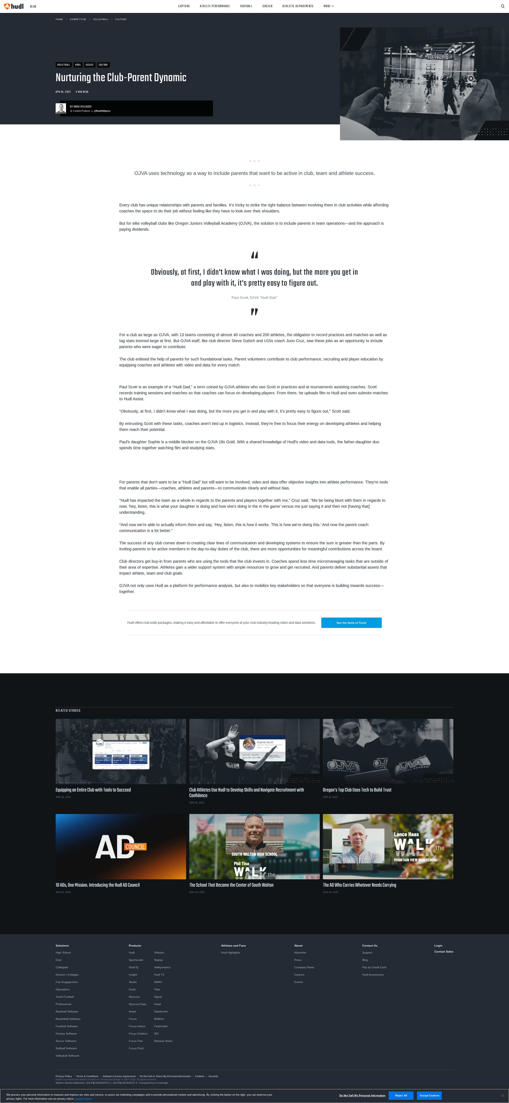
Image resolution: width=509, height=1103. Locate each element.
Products (135, 945)
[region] (254, 1096)
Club (58, 959)
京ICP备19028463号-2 (98, 1083)
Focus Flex (136, 1040)
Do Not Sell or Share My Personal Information (165, 1076)
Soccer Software (66, 1040)
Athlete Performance (215, 6)
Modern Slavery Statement (70, 1083)
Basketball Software (68, 1018)
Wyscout (134, 996)
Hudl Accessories (373, 974)
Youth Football (65, 996)
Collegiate (62, 967)
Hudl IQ (133, 967)
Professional (63, 1004)
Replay (158, 959)
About (298, 945)
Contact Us (369, 945)
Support (367, 952)
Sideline (159, 952)
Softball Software (66, 1048)
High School (63, 952)
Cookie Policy (83, 1098)
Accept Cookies (429, 1095)
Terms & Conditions (87, 1076)
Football (246, 6)
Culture (121, 19)
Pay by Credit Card (374, 967)
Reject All (401, 1095)
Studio (133, 982)
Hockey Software (66, 1033)
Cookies (199, 1076)
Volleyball (100, 19)
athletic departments (298, 6)
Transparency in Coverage (153, 1083)
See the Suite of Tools (351, 622)
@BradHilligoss (102, 111)
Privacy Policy (64, 1076)
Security (213, 1076)
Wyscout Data (137, 1004)
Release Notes (163, 1040)
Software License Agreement (119, 1076)
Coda (132, 989)
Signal (158, 996)
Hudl (132, 952)
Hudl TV (159, 974)
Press (297, 959)
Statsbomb (161, 1011)
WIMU (158, 982)
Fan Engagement (67, 982)
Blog (365, 959)
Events (298, 982)
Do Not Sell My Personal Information (362, 1095)
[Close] (502, 1095)
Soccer (267, 6)
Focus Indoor (137, 1026)
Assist (132, 1011)
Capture (184, 6)
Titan (157, 989)
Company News (304, 967)
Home (59, 19)
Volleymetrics (162, 967)
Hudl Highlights (230, 952)
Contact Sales (443, 951)
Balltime (159, 1018)
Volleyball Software (67, 1055)
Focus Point (136, 1048)
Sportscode (136, 959)
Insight (133, 974)
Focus (133, 1018)
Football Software (67, 1026)
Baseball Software (67, 1011)
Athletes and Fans (233, 945)
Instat (157, 1004)
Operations (63, 989)
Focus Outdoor (138, 1033)
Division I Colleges (67, 974)
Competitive (78, 19)
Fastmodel (160, 1026)
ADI (156, 1033)
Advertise (300, 952)
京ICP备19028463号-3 (125, 1083)
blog (33, 6)
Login (438, 945)
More (327, 6)
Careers (299, 974)
